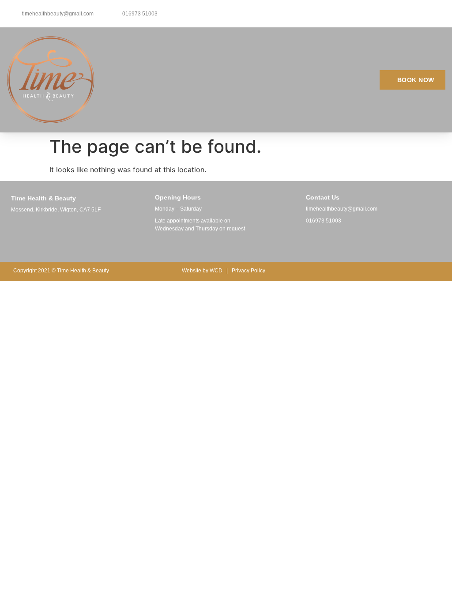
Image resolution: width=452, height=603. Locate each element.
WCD (216, 271)
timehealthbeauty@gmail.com (341, 209)
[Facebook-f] (305, 241)
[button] (285, 79)
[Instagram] (321, 241)
